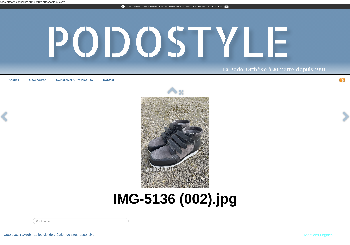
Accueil (14, 80)
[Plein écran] (181, 92)
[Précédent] (4, 117)
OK (226, 6)
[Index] (172, 92)
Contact (108, 80)
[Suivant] (346, 117)
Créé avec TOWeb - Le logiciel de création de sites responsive (49, 234)
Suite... (221, 6)
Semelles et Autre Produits (74, 80)
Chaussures (37, 80)
